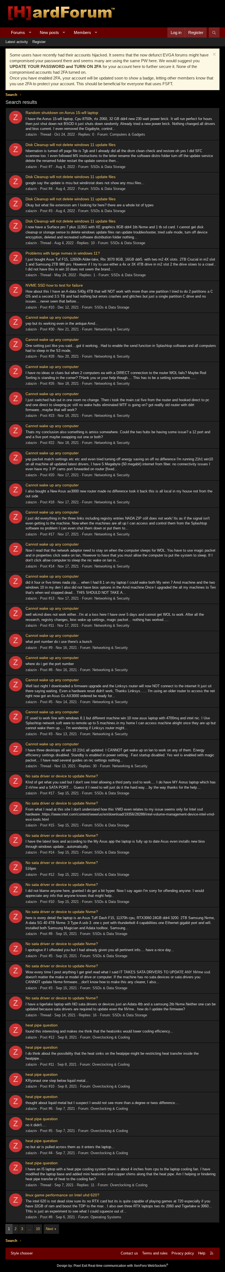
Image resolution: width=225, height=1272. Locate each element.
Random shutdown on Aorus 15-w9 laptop (62, 112)
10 (38, 1229)
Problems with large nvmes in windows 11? (63, 253)
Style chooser (22, 1253)
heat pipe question (42, 1025)
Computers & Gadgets (127, 134)
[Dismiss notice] (213, 55)
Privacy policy (182, 1253)
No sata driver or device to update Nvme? (62, 776)
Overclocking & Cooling (111, 1037)
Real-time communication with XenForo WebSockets (128, 1266)
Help (201, 1253)
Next (49, 1229)
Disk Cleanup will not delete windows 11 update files (71, 144)
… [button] (29, 1229)
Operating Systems (106, 1217)
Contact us (129, 1253)
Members (82, 32)
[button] (30, 32)
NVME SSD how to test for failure (54, 285)
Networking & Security (112, 329)
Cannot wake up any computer (52, 317)
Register (39, 42)
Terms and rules (155, 1253)
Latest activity (16, 42)
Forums (18, 32)
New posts (49, 32)
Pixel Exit (80, 1266)
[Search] (214, 32)
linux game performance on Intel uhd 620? (62, 1195)
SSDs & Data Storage (108, 167)
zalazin (31, 134)
